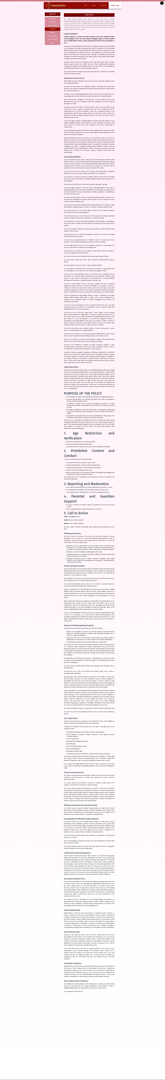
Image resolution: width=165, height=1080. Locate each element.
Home (85, 5)
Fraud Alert (52, 32)
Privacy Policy (52, 22)
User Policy (52, 29)
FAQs (52, 43)
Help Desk (103, 5)
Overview (52, 18)
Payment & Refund (52, 39)
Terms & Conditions (52, 25)
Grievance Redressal (53, 36)
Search (94, 5)
